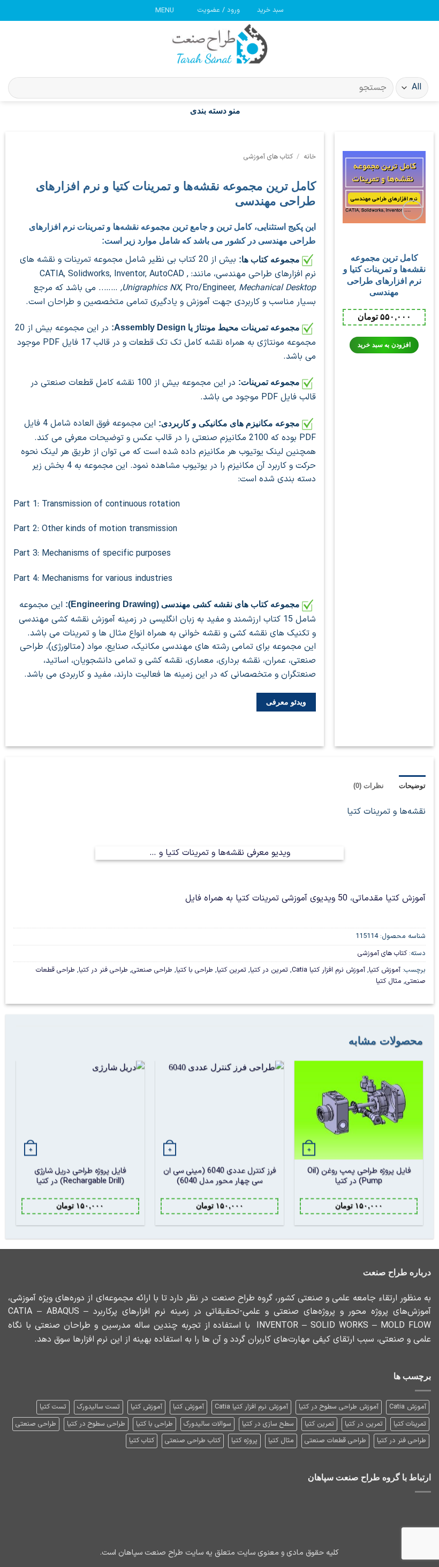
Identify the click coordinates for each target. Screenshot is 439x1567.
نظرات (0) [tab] (368, 786)
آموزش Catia (407, 1407)
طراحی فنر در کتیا (103, 970)
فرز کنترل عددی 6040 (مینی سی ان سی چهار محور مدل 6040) (219, 1176)
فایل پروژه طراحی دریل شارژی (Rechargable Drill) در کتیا (80, 1176)
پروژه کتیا (244, 1440)
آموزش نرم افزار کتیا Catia (328, 970)
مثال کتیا (389, 981)
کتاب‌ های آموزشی (268, 157)
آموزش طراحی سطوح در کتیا (339, 1407)
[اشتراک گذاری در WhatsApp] (178, 731)
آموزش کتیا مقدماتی (389, 898)
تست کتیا (53, 1407)
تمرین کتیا (231, 970)
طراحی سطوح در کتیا (96, 1424)
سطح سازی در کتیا (268, 1424)
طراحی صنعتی (152, 970)
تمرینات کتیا (409, 1424)
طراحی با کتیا (194, 970)
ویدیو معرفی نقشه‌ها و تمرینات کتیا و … (219, 852)
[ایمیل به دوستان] (164, 731)
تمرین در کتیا (269, 970)
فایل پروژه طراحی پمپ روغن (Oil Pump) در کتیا (359, 1176)
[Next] (17, 1147)
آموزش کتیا (384, 970)
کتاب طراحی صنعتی (193, 1440)
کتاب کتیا (141, 1440)
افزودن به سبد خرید (384, 345)
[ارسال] (20, 88)
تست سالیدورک (98, 1407)
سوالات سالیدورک (207, 1424)
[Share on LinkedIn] (151, 731)
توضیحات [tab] (412, 786)
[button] (265, 10)
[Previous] (422, 1147)
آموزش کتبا (188, 1407)
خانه (310, 157)
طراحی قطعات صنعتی (335, 1440)
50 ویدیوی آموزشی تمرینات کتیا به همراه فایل (266, 898)
